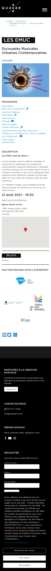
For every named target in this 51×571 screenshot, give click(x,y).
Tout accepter (24, 565)
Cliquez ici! (11, 389)
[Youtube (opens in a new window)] (9, 439)
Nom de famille (9, 482)
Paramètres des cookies (24, 550)
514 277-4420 (13, 409)
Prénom (7, 472)
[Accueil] (11, 8)
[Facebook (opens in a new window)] (5, 439)
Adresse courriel (10, 463)
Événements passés (17, 23)
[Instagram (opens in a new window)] (15, 439)
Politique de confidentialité (16, 543)
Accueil (9, 21)
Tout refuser (24, 558)
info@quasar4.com (13, 414)
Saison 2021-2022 (36, 23)
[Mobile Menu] (44, 10)
